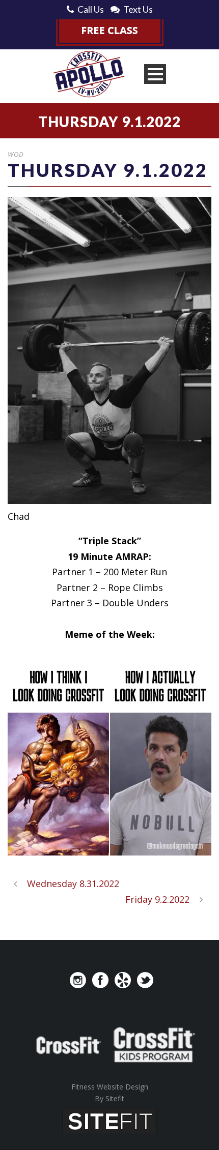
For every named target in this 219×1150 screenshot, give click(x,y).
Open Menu (155, 74)
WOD (16, 154)
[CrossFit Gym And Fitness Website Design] (109, 1120)
